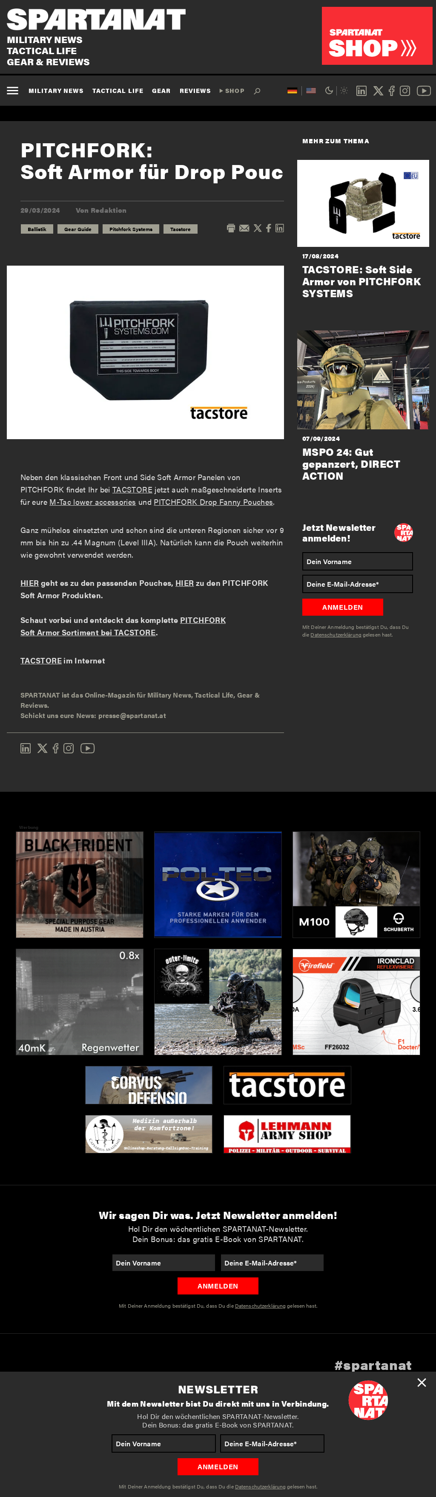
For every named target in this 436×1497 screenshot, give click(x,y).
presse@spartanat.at (132, 715)
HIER (29, 582)
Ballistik (37, 229)
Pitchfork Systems (130, 229)
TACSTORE (132, 489)
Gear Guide (78, 229)
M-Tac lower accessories (92, 501)
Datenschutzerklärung (260, 1486)
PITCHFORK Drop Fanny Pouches (213, 501)
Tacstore (180, 229)
